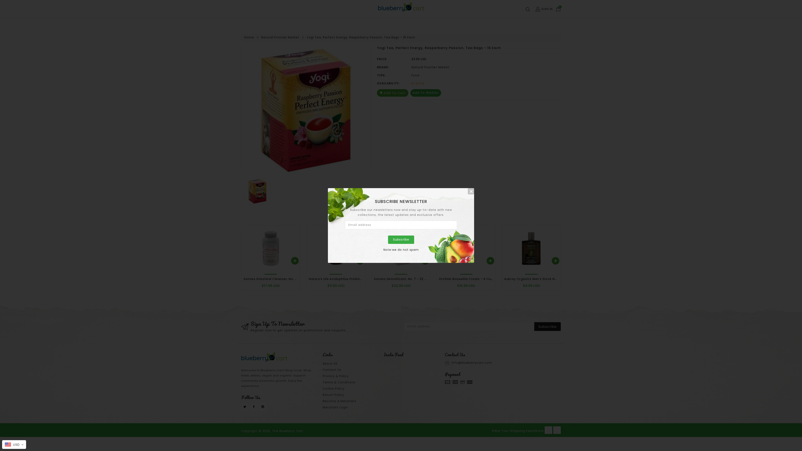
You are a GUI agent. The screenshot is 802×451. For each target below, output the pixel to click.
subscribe (401, 239)
